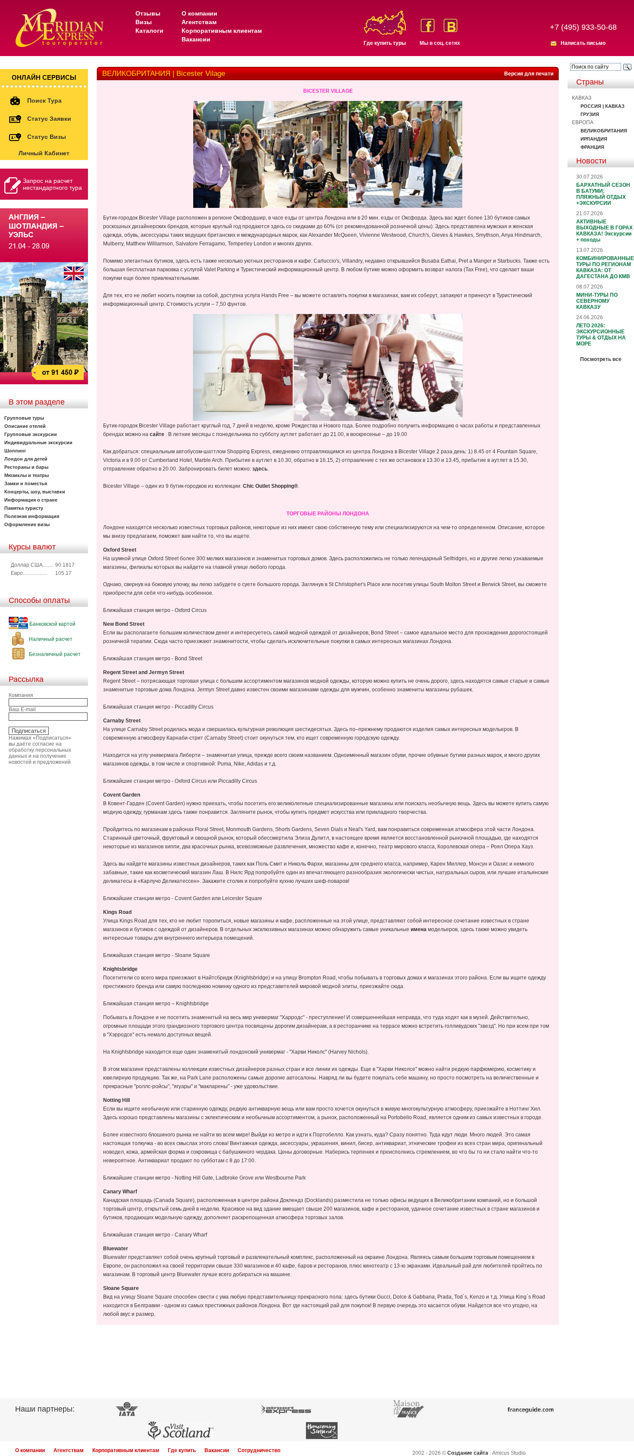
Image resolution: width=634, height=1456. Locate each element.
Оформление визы (27, 524)
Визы (143, 22)
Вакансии (196, 39)
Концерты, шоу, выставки (34, 491)
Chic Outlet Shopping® (270, 486)
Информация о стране (30, 499)
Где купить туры (385, 43)
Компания (21, 695)
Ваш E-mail (22, 709)
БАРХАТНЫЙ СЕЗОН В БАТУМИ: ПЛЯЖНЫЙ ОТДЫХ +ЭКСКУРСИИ (603, 194)
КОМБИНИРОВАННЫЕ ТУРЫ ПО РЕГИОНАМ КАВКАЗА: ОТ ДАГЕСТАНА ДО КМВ (605, 267)
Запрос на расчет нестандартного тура (52, 184)
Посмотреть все (600, 359)
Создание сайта (467, 1453)
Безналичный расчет (54, 654)
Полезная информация (31, 516)
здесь (259, 469)
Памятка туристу (23, 508)
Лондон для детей (25, 458)
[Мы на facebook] (428, 25)
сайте (157, 434)
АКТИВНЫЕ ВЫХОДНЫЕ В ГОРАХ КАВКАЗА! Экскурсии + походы (604, 231)
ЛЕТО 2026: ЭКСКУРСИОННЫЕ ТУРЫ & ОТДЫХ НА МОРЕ (601, 335)
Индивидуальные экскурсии (38, 442)
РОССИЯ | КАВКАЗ (603, 106)
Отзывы (147, 13)
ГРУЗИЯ (590, 114)
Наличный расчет (50, 639)
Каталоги (149, 30)
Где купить (182, 1450)
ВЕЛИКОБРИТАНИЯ (604, 130)
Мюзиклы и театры (26, 475)
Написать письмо (583, 43)
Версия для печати (528, 74)
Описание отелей (25, 426)
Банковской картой (51, 624)
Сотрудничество (259, 1450)
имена (419, 929)
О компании (199, 13)
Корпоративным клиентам (222, 30)
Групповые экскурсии (30, 434)
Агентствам (199, 22)
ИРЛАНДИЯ (594, 138)
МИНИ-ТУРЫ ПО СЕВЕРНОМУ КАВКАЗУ (597, 301)
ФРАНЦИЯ (592, 147)
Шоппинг (15, 450)
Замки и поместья (25, 483)
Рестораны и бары (26, 467)
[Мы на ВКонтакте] (450, 25)
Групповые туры (24, 417)
